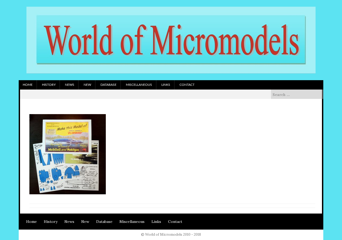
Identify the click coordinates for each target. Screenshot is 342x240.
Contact (187, 84)
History (49, 84)
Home (28, 84)
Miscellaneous (139, 84)
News (69, 84)
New (87, 84)
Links (165, 84)
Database (108, 84)
